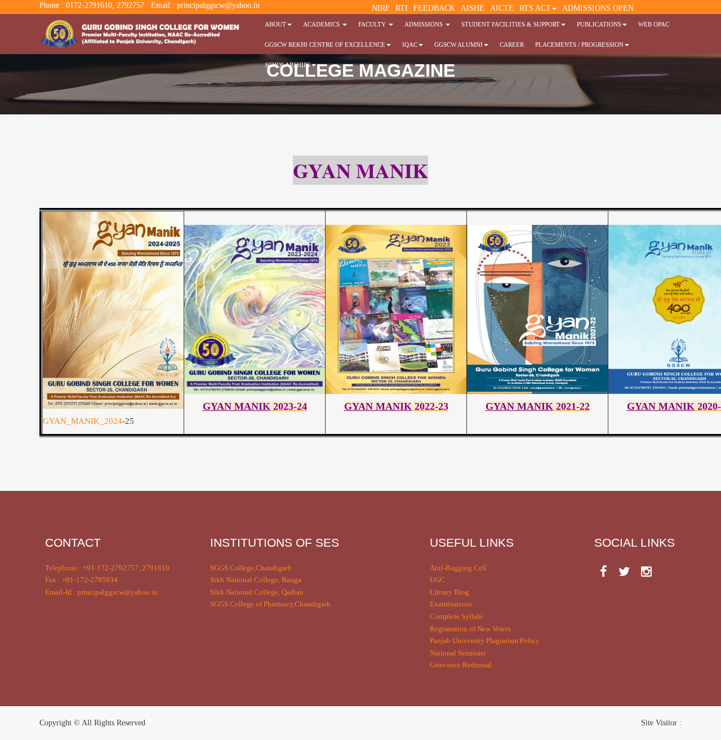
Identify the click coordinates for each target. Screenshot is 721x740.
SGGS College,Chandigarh (251, 568)
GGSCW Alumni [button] (458, 44)
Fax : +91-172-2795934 (81, 579)
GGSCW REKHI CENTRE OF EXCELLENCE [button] (325, 44)
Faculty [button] (373, 24)
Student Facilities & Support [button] (510, 24)
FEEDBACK (434, 8)
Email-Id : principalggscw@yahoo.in (101, 592)
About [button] (275, 24)
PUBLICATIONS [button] (599, 24)
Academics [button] (322, 24)
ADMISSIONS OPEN (598, 8)
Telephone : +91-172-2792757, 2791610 (107, 568)
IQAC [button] (409, 44)
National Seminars (458, 653)
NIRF (381, 8)
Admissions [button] (424, 24)
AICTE (502, 8)
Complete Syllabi (456, 616)
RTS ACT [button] (535, 8)
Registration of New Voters (470, 628)
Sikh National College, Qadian (257, 592)
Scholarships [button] (287, 64)
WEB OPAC (653, 24)
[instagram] (646, 572)
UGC (437, 579)
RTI (401, 8)
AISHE (472, 8)
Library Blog (449, 592)
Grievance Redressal (461, 665)
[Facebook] (603, 572)
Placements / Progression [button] (579, 44)
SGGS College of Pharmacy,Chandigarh (270, 604)
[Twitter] (624, 572)
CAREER (512, 44)
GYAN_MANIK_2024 (82, 421)
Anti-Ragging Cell (458, 568)
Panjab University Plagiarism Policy (485, 640)
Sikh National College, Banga (255, 579)
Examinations (451, 604)
